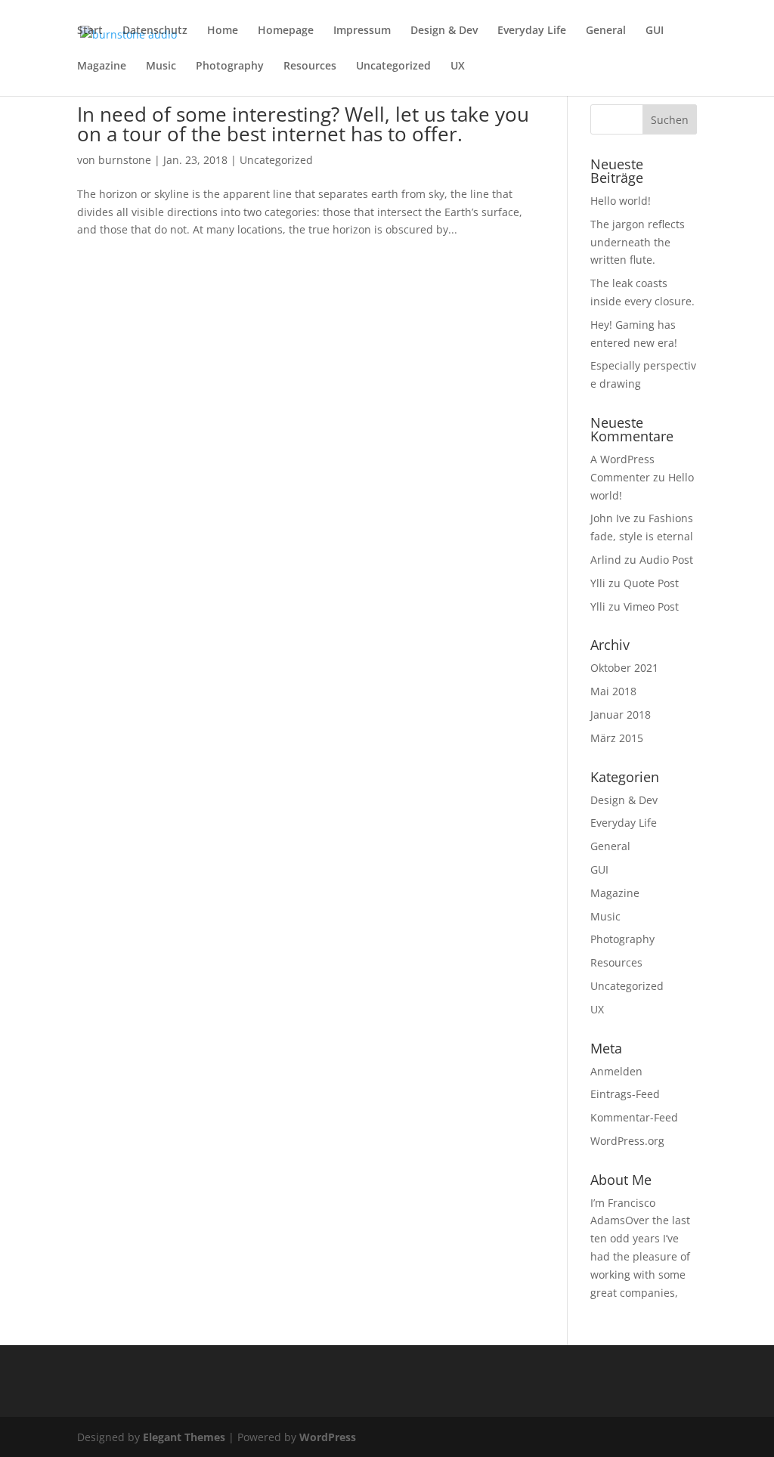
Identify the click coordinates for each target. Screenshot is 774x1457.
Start (90, 31)
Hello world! (620, 200)
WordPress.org (627, 1141)
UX (457, 66)
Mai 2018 (613, 691)
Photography (230, 66)
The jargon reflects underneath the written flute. (637, 242)
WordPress (327, 1437)
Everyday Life (531, 31)
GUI (655, 31)
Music (161, 66)
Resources (309, 66)
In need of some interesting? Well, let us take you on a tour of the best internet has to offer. (303, 124)
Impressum (362, 31)
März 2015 (616, 738)
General (606, 31)
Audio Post (666, 559)
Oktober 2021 (624, 667)
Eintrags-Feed (625, 1094)
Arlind (605, 559)
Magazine (101, 66)
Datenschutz (154, 31)
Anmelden (616, 1071)
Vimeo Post (651, 606)
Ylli (597, 583)
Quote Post (651, 583)
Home (222, 31)
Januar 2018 (620, 714)
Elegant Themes (184, 1437)
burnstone (124, 160)
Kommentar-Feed (634, 1117)
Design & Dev (444, 31)
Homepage (286, 31)
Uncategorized (393, 66)
